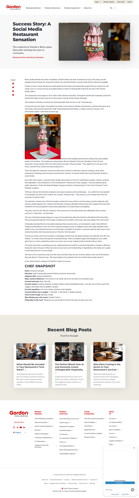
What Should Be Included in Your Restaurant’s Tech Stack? (30, 367)
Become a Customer (109, 2)
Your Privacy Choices (71, 488)
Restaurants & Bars (41, 422)
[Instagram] (14, 427)
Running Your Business (35, 57)
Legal (45, 483)
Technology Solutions (66, 446)
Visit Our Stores (19, 422)
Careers (130, 2)
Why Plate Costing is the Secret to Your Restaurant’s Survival (106, 367)
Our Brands (63, 434)
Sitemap (92, 483)
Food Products (64, 422)
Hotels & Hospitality (41, 434)
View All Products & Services (69, 419)
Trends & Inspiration (72, 8)
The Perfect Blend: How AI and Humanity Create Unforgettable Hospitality (69, 367)
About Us (87, 8)
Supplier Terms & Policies (58, 483)
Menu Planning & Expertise (68, 450)
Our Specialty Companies (67, 438)
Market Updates (89, 422)
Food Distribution (65, 430)
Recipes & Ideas (89, 437)
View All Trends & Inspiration (94, 418)
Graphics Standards (115, 441)
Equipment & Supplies (66, 426)
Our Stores (112, 426)
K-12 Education (40, 441)
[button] (13, 84)
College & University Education (42, 446)
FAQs (111, 444)
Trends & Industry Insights (93, 433)
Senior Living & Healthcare (44, 426)
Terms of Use (83, 483)
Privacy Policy (72, 483)
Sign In (97, 2)
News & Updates (114, 430)
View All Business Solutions (44, 418)
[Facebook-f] (17, 427)
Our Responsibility (115, 422)
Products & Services (52, 8)
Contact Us (112, 437)
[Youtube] (21, 427)
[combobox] (121, 8)
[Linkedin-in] (24, 427)
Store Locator (121, 2)
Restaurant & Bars (19, 57)
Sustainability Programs (67, 453)
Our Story (112, 418)
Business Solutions (33, 8)
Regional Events (89, 430)
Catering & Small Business (43, 437)
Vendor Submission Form (79, 479)
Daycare (37, 430)
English (18, 432)
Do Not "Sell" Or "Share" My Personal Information (69, 491)
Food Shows (88, 426)
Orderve (62, 442)
